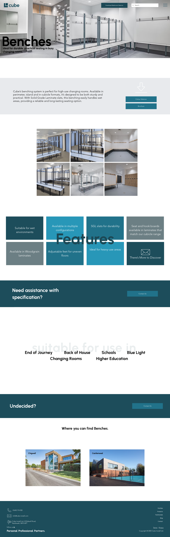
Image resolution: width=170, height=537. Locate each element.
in (14, 527)
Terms (155, 528)
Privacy (161, 528)
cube (14, 5)
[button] (141, 106)
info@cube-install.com (20, 516)
